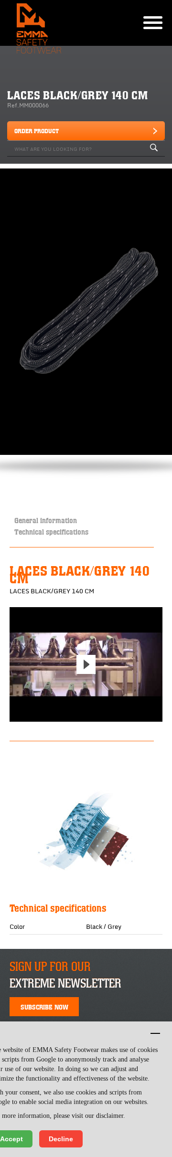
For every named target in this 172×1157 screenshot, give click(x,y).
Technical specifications (51, 531)
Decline (61, 1139)
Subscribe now (44, 1007)
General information (45, 520)
